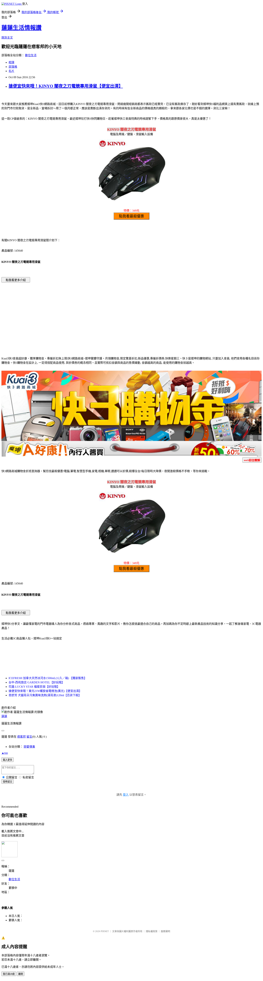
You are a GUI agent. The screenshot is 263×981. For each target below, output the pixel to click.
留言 (29, 736)
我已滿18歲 (9, 974)
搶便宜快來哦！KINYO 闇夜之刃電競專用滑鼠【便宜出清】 (66, 86)
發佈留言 (7, 781)
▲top (4, 752)
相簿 (11, 62)
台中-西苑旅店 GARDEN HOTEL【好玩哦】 (36, 682)
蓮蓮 (4, 716)
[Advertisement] (101, 314)
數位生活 (30, 55)
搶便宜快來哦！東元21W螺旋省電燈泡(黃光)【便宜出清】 (45, 690)
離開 (20, 974)
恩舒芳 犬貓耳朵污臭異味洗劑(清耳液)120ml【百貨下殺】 (45, 695)
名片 (11, 70)
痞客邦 (21, 736)
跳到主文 (7, 37)
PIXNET (105, 931)
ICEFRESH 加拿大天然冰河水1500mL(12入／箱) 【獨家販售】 (48, 678)
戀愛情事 (29, 746)
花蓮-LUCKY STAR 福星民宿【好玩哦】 (34, 686)
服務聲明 (165, 931)
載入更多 (7, 760)
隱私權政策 (151, 931)
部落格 (13, 66)
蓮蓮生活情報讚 (21, 27)
